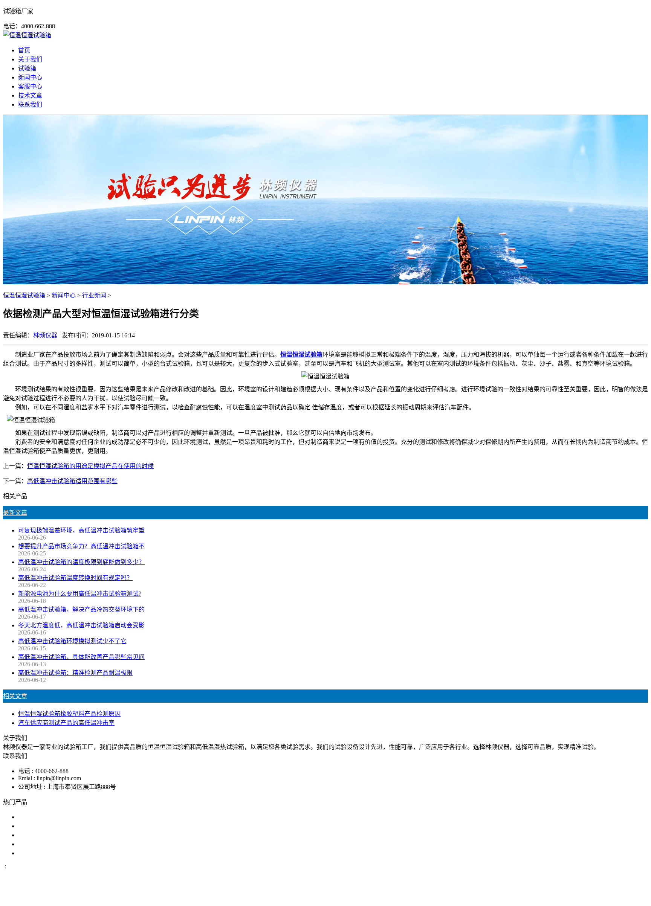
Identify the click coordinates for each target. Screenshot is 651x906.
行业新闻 (94, 295)
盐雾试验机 (33, 817)
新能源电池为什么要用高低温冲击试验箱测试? (79, 593)
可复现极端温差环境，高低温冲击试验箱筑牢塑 (81, 530)
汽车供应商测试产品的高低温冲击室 (66, 723)
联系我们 (30, 104)
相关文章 (15, 696)
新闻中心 (30, 77)
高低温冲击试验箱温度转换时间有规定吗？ (75, 578)
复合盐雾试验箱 (39, 835)
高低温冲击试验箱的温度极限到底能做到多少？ (81, 562)
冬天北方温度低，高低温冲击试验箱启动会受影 (81, 625)
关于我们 (30, 59)
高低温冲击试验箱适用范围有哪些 (72, 481)
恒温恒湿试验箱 (24, 295)
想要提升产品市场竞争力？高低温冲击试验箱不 (81, 546)
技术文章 (30, 95)
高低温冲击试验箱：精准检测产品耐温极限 (75, 673)
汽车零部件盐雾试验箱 (48, 844)
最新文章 (15, 512)
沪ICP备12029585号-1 (428, 896)
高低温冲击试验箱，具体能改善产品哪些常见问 (81, 657)
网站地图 (362, 896)
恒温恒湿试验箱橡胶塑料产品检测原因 (69, 714)
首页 (24, 50)
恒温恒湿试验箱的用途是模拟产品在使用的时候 (90, 466)
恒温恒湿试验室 (39, 853)
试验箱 (27, 68)
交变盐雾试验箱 (39, 826)
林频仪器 (45, 335)
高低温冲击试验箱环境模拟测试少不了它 (72, 641)
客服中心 (30, 86)
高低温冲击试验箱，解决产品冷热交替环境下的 (81, 609)
